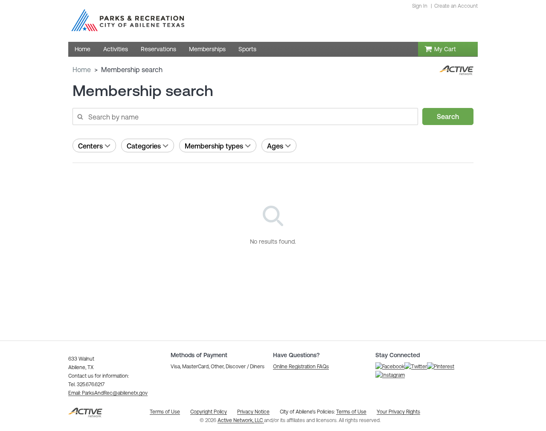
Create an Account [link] (456, 6)
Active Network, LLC (241, 420)
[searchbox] (244, 116)
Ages (275, 146)
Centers (90, 146)
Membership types (214, 146)
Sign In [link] (419, 6)
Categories (144, 146)
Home (82, 69)
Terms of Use (351, 412)
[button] (108, 393)
